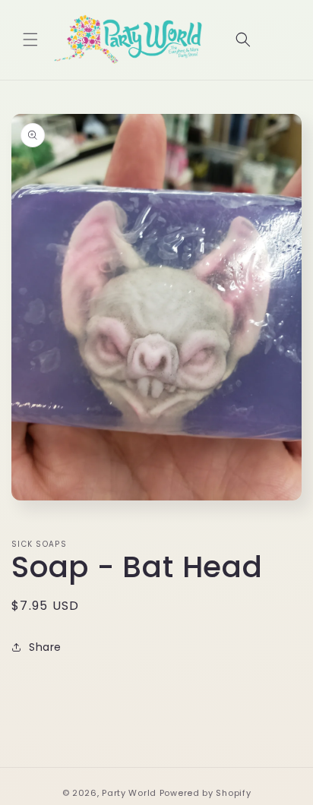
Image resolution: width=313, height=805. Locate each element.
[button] (30, 39)
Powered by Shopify (205, 793)
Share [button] (45, 647)
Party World (129, 793)
